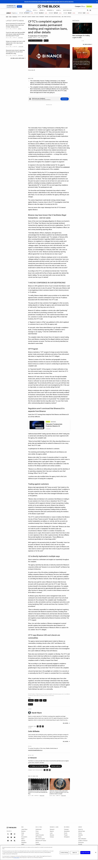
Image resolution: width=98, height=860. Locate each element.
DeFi (22, 835)
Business (23, 831)
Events (65, 833)
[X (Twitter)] (8, 834)
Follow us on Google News (38, 766)
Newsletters (67, 831)
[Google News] (11, 840)
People (65, 835)
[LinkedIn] (11, 834)
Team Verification (82, 838)
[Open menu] (90, 10)
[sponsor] (82, 52)
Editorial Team (81, 831)
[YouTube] (14, 837)
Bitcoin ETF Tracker (40, 838)
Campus (52, 836)
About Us (80, 829)
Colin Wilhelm (44, 36)
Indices (37, 833)
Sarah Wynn (33, 36)
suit (37, 141)
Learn (51, 833)
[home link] (49, 6)
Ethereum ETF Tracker (41, 840)
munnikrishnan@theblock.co (35, 750)
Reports (52, 831)
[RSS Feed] (14, 840)
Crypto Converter (40, 835)
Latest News (24, 829)
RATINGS (75, 21)
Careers (80, 833)
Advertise (80, 835)
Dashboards (38, 829)
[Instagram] (14, 834)
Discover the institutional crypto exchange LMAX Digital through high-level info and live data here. (49, 1)
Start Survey (64, 98)
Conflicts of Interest (82, 840)
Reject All (75, 852)
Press (79, 836)
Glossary (52, 835)
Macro (22, 838)
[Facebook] (8, 837)
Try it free (89, 6)
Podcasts (66, 829)
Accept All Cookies (85, 852)
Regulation (23, 842)
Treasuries (38, 844)
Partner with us (56, 766)
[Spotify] (8, 840)
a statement (66, 167)
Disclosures (81, 842)
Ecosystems (24, 836)
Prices (37, 831)
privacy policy (16, 857)
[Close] (95, 852)
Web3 (22, 844)
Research (52, 829)
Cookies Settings (64, 852)
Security (80, 844)
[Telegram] (11, 837)
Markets (23, 840)
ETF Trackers (39, 836)
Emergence (67, 836)
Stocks (37, 842)
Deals (22, 833)
